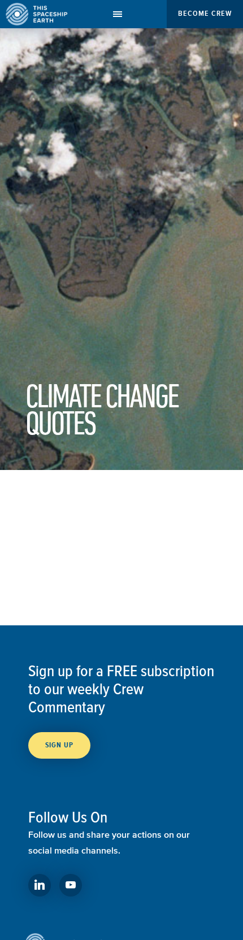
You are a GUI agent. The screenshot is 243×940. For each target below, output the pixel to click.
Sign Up (59, 745)
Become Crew (205, 13)
